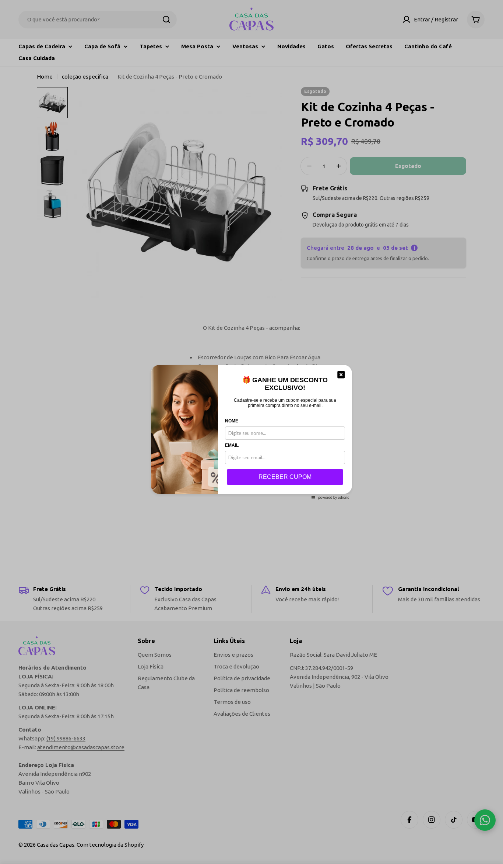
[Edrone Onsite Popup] (251, 432)
